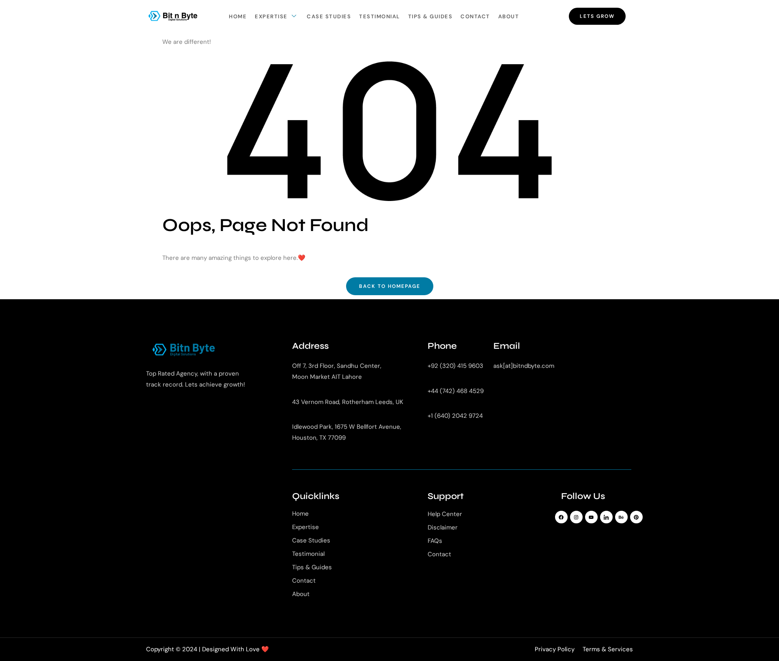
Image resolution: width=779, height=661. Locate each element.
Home (238, 16)
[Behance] (621, 517)
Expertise (271, 16)
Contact (475, 16)
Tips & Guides (430, 16)
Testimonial (379, 16)
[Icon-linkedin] (606, 517)
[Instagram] (576, 517)
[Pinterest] (636, 517)
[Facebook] (561, 517)
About (508, 16)
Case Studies (329, 16)
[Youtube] (591, 517)
